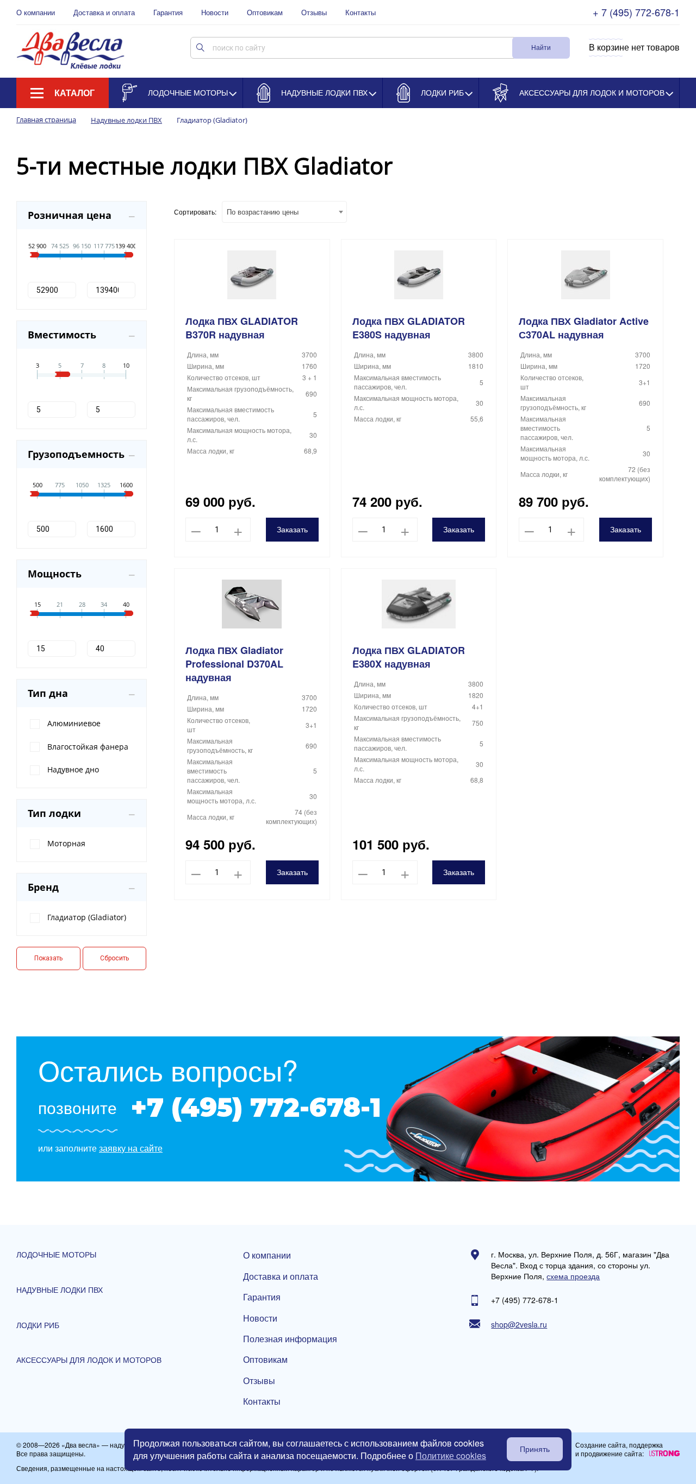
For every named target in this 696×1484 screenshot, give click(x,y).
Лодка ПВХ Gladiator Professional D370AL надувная (234, 664)
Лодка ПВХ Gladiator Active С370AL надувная (584, 328)
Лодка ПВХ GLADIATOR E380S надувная (408, 328)
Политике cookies (450, 1455)
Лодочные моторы (188, 92)
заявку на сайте (131, 1148)
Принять (535, 1449)
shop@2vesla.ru (519, 1324)
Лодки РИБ (442, 92)
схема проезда (573, 1276)
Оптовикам (265, 12)
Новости (214, 12)
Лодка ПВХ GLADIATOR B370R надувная (241, 328)
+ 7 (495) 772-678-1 (636, 12)
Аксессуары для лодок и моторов (591, 92)
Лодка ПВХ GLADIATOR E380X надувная (408, 657)
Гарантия (168, 12)
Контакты (360, 12)
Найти (541, 47)
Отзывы (314, 12)
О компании (35, 12)
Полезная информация (290, 1339)
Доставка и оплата (104, 12)
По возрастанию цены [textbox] (263, 211)
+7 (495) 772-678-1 (255, 1107)
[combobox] (284, 212)
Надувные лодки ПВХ (324, 92)
